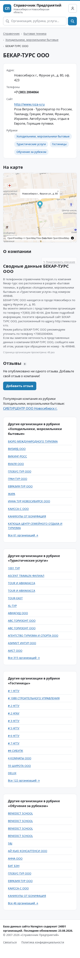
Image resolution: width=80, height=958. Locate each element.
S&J (10, 843)
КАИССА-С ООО (18, 509)
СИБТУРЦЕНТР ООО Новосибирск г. (30, 408)
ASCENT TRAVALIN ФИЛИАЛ (26, 576)
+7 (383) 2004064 (26, 92)
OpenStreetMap (61, 238)
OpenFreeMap (15, 238)
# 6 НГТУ (13, 736)
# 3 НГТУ (13, 721)
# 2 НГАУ (13, 713)
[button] (40, 205)
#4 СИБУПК (15, 750)
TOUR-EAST (15, 598)
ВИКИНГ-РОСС (17, 456)
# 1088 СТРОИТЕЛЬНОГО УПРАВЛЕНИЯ (34, 698)
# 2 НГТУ (13, 706)
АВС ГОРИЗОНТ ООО (22, 620)
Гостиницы (59, 144)
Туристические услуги (31, 144)
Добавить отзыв (19, 386)
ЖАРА (11, 494)
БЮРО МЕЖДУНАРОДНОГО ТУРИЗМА (33, 441)
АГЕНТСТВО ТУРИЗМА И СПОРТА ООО (33, 635)
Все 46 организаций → (23, 903)
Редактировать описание (59, 262)
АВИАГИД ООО (18, 613)
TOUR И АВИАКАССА (21, 583)
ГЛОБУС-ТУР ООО (19, 471)
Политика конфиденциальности (42, 942)
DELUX (12, 773)
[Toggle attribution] (72, 238)
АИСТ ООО (15, 650)
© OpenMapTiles (32, 238)
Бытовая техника (34, 33)
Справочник (11, 33)
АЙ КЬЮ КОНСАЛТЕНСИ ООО (27, 851)
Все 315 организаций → (24, 658)
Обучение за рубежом (31, 152)
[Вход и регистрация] (72, 8)
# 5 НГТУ (13, 728)
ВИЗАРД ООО (17, 449)
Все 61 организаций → (23, 535)
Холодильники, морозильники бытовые (31, 40)
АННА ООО (15, 858)
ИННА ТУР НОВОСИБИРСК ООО (29, 501)
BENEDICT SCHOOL (20, 813)
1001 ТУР (14, 568)
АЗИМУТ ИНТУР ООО (22, 643)
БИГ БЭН (13, 866)
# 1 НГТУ (13, 691)
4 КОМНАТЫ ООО (19, 758)
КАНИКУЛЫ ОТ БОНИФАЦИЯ (27, 516)
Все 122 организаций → (24, 780)
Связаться (10, 942)
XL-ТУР (12, 606)
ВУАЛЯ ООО (16, 464)
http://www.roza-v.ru (29, 104)
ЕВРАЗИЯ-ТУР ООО (20, 486)
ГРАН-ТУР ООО (17, 479)
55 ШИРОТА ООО (19, 766)
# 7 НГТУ (13, 743)
